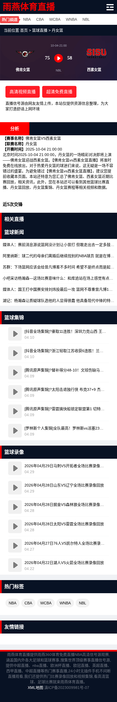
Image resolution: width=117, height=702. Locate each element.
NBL (86, 19)
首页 (24, 30)
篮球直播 (39, 30)
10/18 (58, 244)
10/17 (58, 267)
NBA (27, 19)
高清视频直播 (23, 91)
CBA (40, 19)
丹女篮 (57, 30)
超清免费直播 (59, 91)
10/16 (58, 300)
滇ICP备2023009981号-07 (66, 687)
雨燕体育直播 (29, 7)
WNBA (71, 19)
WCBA (54, 19)
